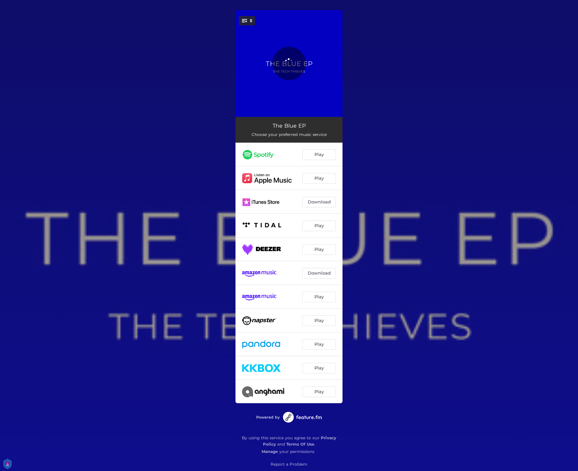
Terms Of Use (300, 444)
